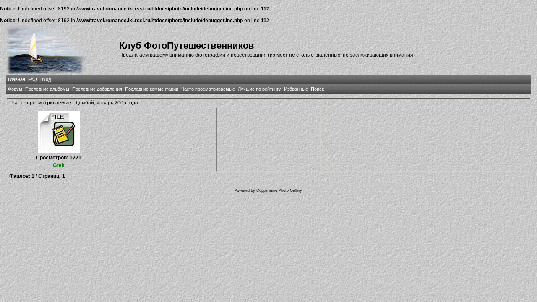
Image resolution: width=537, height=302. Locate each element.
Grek (59, 165)
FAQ (32, 79)
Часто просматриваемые (208, 88)
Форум (15, 88)
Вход (45, 79)
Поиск (317, 88)
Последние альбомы (47, 88)
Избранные (296, 88)
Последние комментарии (151, 88)
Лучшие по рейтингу (259, 88)
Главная (16, 79)
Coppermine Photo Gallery (279, 190)
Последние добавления (97, 88)
